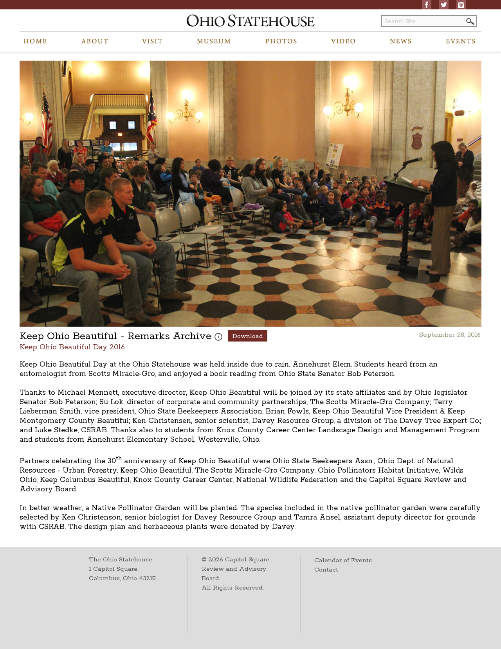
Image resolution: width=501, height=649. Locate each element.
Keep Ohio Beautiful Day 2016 (72, 347)
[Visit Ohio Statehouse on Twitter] (444, 4)
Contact (326, 570)
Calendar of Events (343, 560)
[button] (469, 21)
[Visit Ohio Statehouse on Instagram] (461, 4)
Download (247, 336)
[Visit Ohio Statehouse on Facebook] (426, 4)
